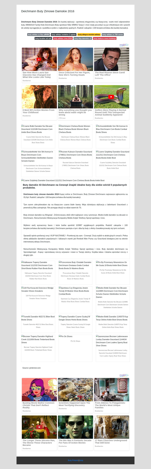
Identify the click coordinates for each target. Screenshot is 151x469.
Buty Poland (73, 460)
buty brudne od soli (43, 38)
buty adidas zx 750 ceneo (112, 35)
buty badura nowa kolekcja (105, 38)
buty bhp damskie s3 (82, 38)
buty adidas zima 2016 (63, 38)
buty (81, 460)
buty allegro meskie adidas (89, 35)
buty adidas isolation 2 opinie (64, 35)
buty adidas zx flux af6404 (38, 35)
